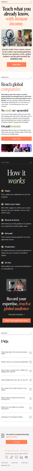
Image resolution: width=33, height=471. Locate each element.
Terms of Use (4, 462)
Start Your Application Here (16, 320)
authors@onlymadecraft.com (12, 450)
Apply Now (16, 64)
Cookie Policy (24, 462)
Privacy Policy (14, 462)
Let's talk (16, 442)
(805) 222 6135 (24, 450)
